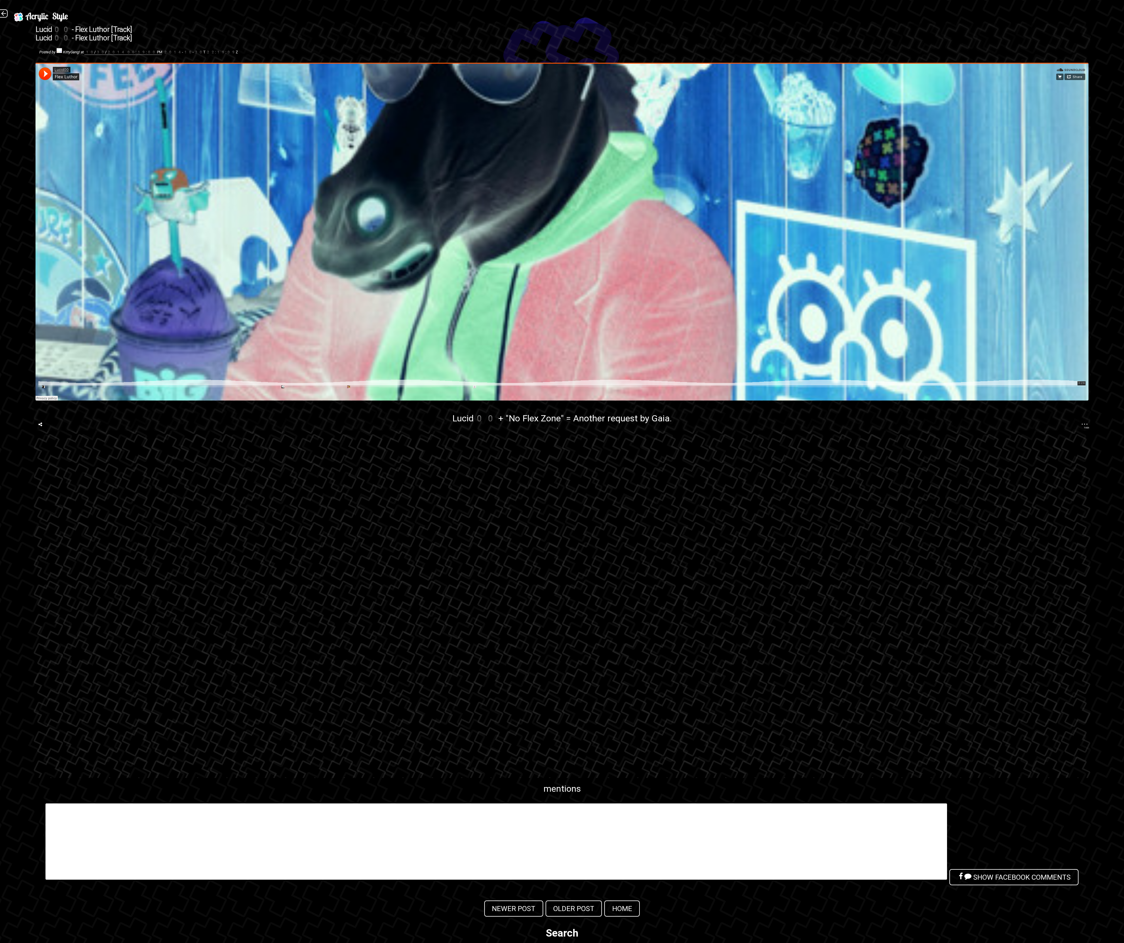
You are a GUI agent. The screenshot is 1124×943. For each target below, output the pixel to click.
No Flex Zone (535, 418)
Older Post (573, 908)
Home (622, 908)
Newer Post (513, 908)
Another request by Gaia (621, 418)
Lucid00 (474, 418)
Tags (1086, 427)
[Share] (40, 424)
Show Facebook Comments (1021, 877)
